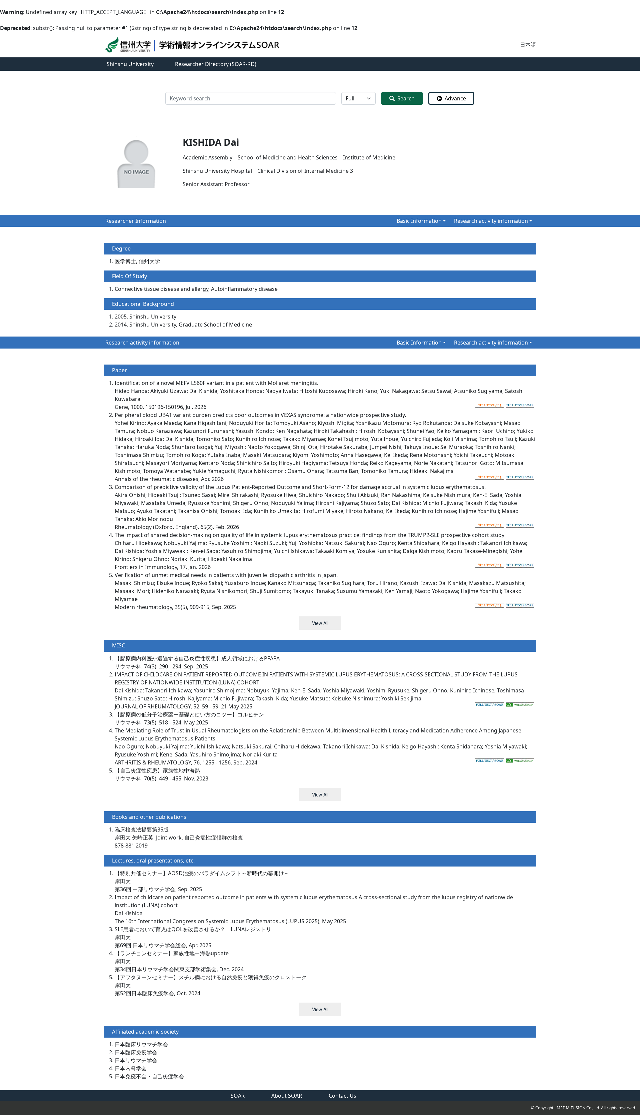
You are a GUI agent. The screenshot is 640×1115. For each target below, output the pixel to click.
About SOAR (286, 1095)
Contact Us (342, 1095)
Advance (455, 98)
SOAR (238, 1095)
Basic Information (419, 220)
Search (406, 98)
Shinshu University (130, 64)
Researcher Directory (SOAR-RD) (215, 64)
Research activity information (491, 220)
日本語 (528, 44)
